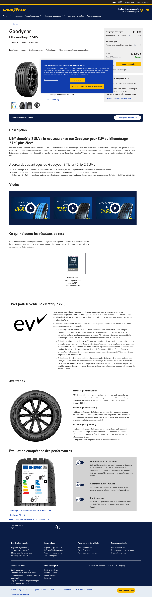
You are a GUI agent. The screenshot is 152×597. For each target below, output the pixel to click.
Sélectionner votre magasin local (119, 98)
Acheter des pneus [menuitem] (94, 16)
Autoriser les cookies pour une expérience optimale (86, 86)
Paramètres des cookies (51, 80)
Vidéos (23, 50)
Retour (15, 24)
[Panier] (147, 10)
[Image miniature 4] (37, 105)
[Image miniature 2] (22, 105)
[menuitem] (114, 2)
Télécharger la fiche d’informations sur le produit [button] (28, 510)
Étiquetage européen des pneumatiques (74, 50)
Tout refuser (77, 80)
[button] (128, 35)
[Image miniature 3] (29, 105)
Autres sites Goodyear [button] (143, 2)
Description (13, 50)
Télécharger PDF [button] (15, 515)
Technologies (51, 50)
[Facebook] (58, 527)
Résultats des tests (36, 50)
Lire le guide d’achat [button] (126, 118)
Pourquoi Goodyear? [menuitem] (53, 16)
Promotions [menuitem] (18, 16)
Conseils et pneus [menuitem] (32, 16)
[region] (77, 76)
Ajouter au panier (128, 64)
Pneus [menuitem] (5, 16)
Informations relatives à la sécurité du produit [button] (27, 519)
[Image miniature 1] (14, 105)
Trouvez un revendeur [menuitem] (76, 16)
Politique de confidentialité (81, 74)
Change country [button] (129, 2)
